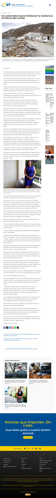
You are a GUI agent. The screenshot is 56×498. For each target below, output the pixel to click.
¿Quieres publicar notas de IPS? (9, 467)
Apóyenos (5, 464)
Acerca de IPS (6, 458)
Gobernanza (6, 335)
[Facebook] (25, 448)
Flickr (22, 466)
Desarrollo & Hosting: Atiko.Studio (28, 491)
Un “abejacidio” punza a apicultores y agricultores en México (49, 118)
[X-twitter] (28, 448)
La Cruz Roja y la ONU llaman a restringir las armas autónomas (38, 381)
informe (29, 132)
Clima (11, 334)
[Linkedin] (40, 448)
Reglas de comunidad (26, 468)
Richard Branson (7, 340)
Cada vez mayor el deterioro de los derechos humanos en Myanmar (15, 381)
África (40, 458)
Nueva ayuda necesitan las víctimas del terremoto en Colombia (48, 135)
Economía (37, 334)
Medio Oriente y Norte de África (45, 468)
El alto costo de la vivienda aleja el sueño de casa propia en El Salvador (16, 405)
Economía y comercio (27, 338)
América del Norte (43, 462)
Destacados (19, 338)
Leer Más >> (47, 103)
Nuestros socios (7, 460)
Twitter (23, 462)
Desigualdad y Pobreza (29, 334)
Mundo (41, 470)
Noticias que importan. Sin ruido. (28, 423)
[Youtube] (36, 448)
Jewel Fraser (6, 68)
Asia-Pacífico (42, 464)
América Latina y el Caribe (10, 338)
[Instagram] (32, 448)
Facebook (23, 464)
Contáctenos (6, 462)
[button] (4, 328)
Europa (41, 466)
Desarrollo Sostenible (18, 334)
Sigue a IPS (24, 458)
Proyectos (35, 338)
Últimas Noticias (13, 335)
